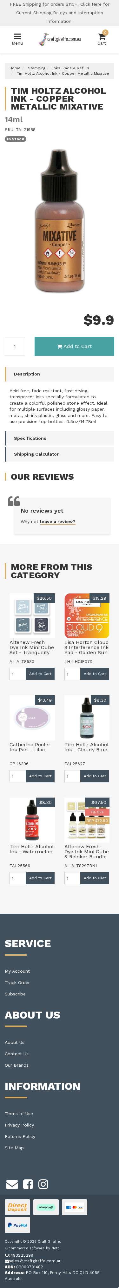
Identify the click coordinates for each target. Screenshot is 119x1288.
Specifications (30, 438)
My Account (17, 971)
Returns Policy (20, 1136)
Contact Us (17, 1053)
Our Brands (17, 1065)
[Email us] (12, 1183)
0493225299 (20, 1255)
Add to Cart (77, 346)
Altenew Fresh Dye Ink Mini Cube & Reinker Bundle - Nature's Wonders (86, 856)
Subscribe (15, 993)
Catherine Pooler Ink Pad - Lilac (30, 747)
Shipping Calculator (36, 454)
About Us (14, 1042)
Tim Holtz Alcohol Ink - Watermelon (31, 849)
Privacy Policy (19, 1124)
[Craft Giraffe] (59, 39)
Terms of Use (19, 1113)
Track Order (17, 982)
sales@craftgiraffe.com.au (35, 1261)
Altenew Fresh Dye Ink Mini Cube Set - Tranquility (32, 647)
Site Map (14, 1147)
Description (27, 373)
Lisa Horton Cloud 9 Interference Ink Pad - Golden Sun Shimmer (86, 649)
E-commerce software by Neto (32, 1248)
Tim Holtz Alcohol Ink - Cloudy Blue (86, 747)
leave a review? (58, 521)
